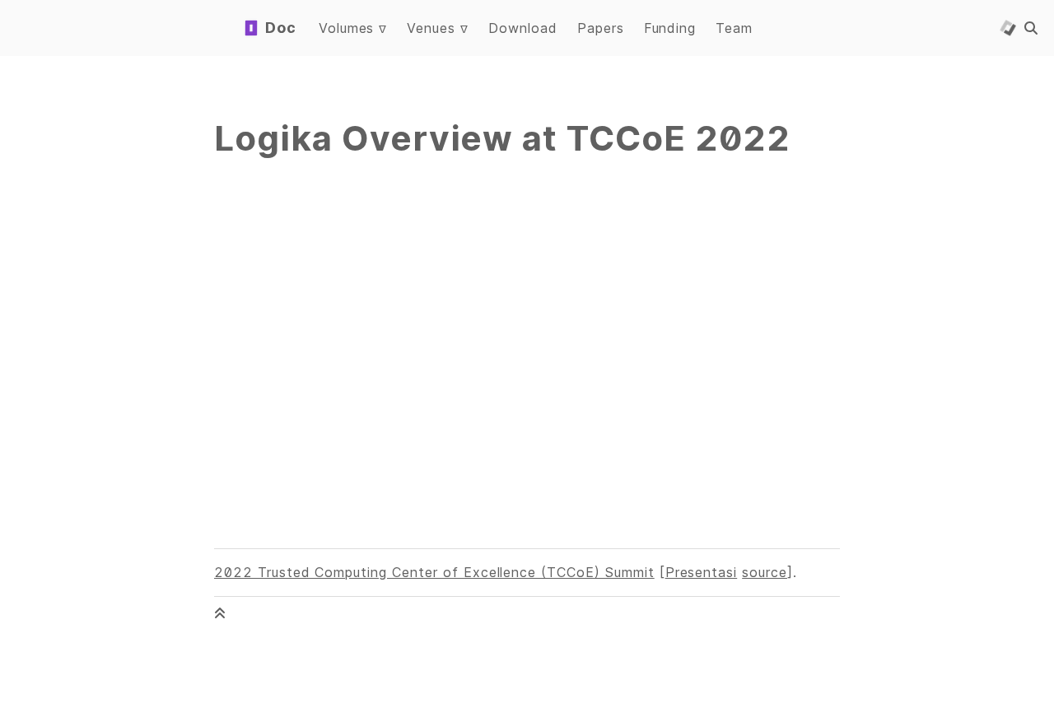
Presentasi (701, 572)
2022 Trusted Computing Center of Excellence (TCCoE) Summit (434, 572)
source (764, 572)
